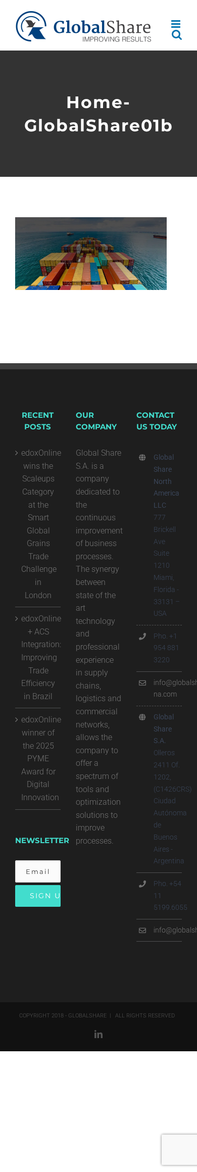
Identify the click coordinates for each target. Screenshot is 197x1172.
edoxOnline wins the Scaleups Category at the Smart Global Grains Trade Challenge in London (38, 524)
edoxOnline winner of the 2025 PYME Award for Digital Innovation (38, 758)
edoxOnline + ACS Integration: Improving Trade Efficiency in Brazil (38, 657)
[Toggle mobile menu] (176, 24)
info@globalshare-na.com (168, 688)
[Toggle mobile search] (177, 34)
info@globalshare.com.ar (168, 930)
